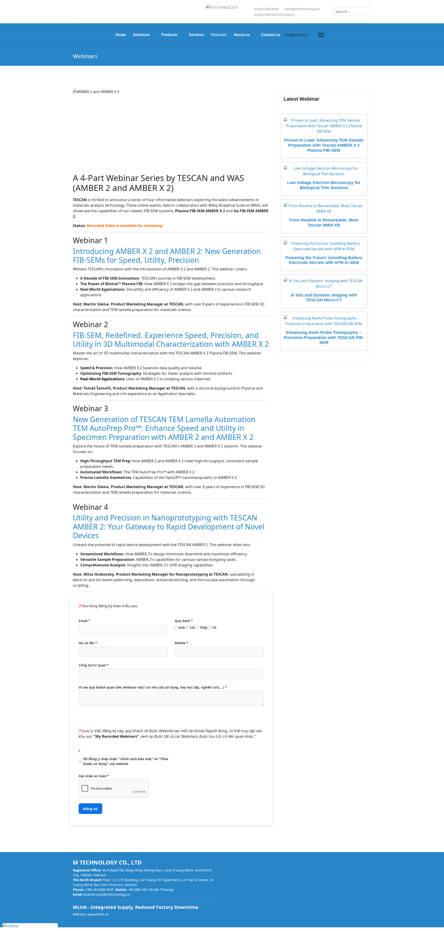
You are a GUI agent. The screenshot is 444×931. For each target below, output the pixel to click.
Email (84, 621)
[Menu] (320, 34)
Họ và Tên (88, 643)
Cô (213, 627)
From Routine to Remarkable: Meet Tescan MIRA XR (323, 222)
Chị (192, 627)
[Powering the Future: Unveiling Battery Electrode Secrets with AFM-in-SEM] (324, 246)
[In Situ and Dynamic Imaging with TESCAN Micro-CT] (324, 283)
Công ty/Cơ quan (94, 665)
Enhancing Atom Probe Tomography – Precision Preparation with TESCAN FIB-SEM (324, 337)
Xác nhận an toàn (94, 776)
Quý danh (184, 621)
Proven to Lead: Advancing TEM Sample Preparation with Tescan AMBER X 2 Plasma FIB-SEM (324, 145)
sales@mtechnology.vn (302, 9)
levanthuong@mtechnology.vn (107, 894)
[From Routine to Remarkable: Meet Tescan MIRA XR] (324, 208)
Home (121, 35)
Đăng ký (90, 808)
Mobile (181, 643)
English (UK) (295, 34)
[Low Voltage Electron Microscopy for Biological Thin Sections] (324, 171)
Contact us (270, 35)
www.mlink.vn (98, 914)
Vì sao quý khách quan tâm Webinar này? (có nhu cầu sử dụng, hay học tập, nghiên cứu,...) (153, 687)
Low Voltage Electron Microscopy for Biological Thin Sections (323, 185)
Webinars (219, 35)
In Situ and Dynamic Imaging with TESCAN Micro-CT (324, 297)
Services (196, 35)
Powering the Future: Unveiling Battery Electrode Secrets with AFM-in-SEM (323, 260)
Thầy (203, 627)
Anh (181, 627)
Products (169, 35)
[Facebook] (74, 11)
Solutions (141, 35)
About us (242, 35)
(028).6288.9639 (266, 9)
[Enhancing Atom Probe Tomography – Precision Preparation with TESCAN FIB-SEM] (324, 320)
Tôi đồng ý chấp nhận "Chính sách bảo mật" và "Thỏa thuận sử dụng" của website (125, 761)
